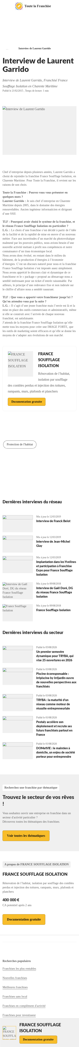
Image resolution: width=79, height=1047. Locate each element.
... (7, 48)
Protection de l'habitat (20, 444)
